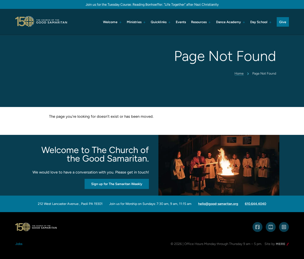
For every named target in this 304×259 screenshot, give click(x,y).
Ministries (134, 22)
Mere (280, 244)
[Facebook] (257, 227)
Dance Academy (228, 22)
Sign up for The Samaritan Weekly (116, 184)
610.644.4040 (255, 204)
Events (181, 22)
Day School (258, 22)
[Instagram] (284, 227)
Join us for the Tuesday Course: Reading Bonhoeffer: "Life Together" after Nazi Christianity (152, 4)
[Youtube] (271, 227)
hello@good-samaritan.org (218, 204)
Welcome (110, 22)
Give (282, 22)
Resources (199, 22)
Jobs (18, 244)
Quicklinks (158, 22)
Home (239, 73)
